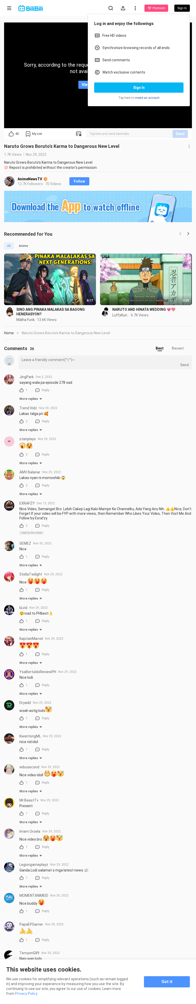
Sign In (139, 88)
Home (9, 333)
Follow (79, 181)
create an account (147, 98)
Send (180, 134)
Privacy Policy (26, 993)
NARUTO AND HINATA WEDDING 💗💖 (143, 309)
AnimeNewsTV (30, 179)
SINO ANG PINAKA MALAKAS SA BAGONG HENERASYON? (50, 311)
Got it (167, 981)
